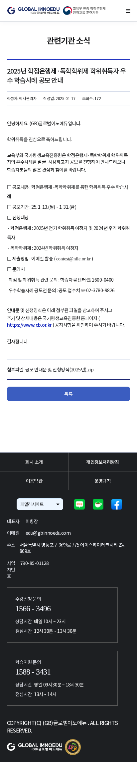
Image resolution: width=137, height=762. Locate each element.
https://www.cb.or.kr (29, 325)
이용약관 (34, 480)
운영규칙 (102, 480)
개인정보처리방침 (102, 462)
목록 (68, 394)
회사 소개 (34, 462)
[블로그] (79, 504)
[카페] (98, 504)
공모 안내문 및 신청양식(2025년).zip (59, 369)
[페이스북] (116, 504)
